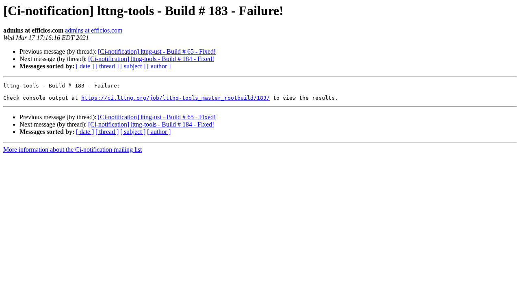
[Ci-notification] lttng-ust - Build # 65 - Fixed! (157, 51)
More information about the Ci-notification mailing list (72, 149)
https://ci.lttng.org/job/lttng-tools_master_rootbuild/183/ (175, 98)
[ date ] (85, 66)
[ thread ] (107, 66)
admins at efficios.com (93, 30)
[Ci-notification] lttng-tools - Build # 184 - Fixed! (151, 58)
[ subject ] (132, 66)
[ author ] (159, 66)
